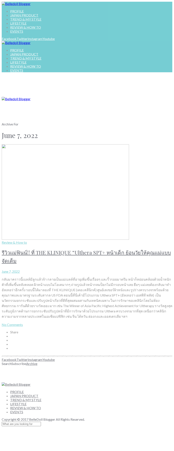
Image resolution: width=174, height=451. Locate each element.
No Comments (12, 325)
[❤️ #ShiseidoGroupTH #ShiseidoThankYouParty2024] (73, 374)
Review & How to (14, 242)
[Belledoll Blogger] (16, 4)
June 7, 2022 (11, 271)
